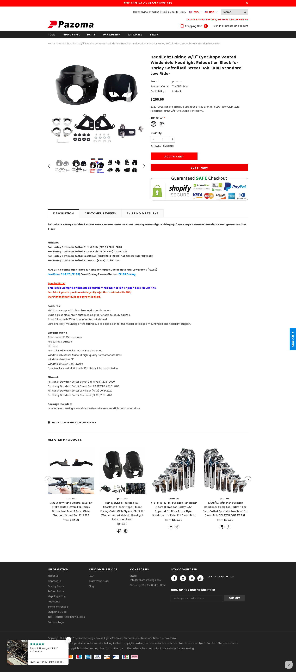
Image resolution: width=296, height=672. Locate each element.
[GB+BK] (119, 530)
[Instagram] (183, 578)
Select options (71, 470)
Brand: (155, 81)
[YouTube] (200, 578)
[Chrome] (177, 526)
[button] (68, 640)
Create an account (236, 26)
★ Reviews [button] (292, 339)
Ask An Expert (86, 422)
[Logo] (71, 24)
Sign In (218, 26)
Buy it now (199, 168)
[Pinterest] (192, 578)
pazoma (177, 81)
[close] (247, 3)
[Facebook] (174, 578)
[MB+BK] (125, 530)
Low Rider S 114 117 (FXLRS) (64, 274)
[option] (96, 104)
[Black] (170, 526)
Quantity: (156, 133)
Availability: (158, 91)
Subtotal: (156, 146)
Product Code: (160, 86)
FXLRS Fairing (127, 274)
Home (51, 43)
